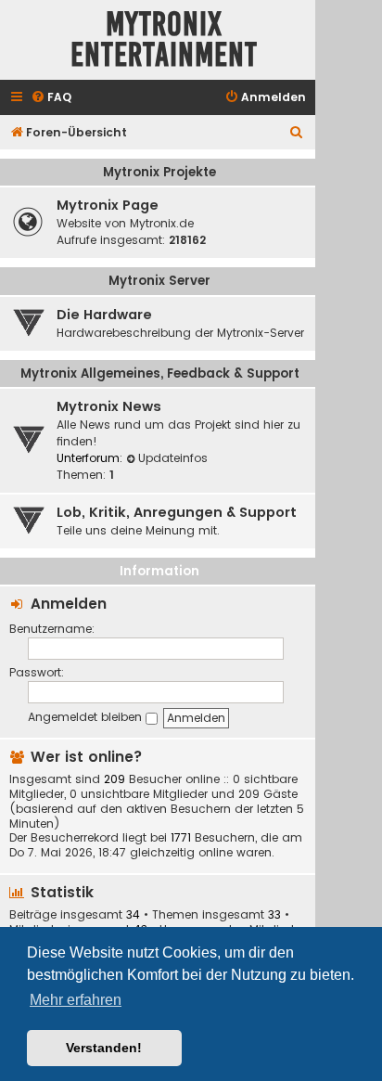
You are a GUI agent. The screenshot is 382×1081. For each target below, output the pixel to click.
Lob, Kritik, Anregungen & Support (177, 512)
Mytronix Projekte (159, 172)
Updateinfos (173, 458)
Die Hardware (104, 314)
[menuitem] (51, 97)
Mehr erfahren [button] (75, 1000)
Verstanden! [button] (104, 1047)
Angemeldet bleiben (87, 717)
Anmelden (69, 603)
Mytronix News (109, 406)
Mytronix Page (108, 205)
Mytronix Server (159, 281)
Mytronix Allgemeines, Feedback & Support (159, 373)
